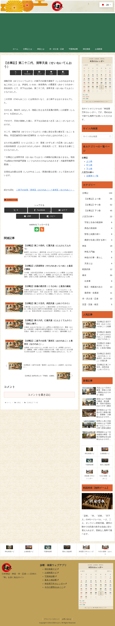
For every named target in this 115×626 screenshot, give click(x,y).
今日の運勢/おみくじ (54, 587)
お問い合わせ (66, 619)
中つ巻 (89, 165)
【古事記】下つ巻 (11, 200)
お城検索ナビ (51, 573)
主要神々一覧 (92, 176)
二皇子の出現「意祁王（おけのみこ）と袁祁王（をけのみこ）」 (45, 190)
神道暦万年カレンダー (55, 584)
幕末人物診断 (51, 580)
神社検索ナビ (51, 569)
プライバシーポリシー (52, 619)
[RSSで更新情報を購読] (42, 229)
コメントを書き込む (39, 394)
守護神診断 (50, 576)
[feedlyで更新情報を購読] (36, 229)
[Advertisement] (57, 29)
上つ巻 (89, 161)
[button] (63, 72)
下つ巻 (89, 169)
